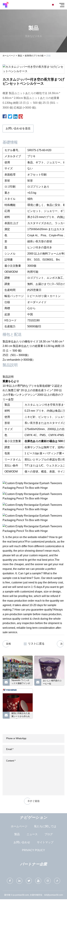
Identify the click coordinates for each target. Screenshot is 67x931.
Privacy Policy (33, 850)
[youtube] (38, 881)
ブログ (48, 834)
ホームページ (9, 55)
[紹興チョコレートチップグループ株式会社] (6, 4)
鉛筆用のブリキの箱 (34, 55)
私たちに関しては (45, 826)
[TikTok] (57, 881)
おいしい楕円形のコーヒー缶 (52, 682)
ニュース (32, 834)
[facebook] (10, 881)
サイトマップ (45, 842)
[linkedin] (19, 881)
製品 (20, 55)
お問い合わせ (22, 842)
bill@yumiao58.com (53, 895)
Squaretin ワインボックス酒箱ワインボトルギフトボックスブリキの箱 (20, 682)
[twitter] (29, 881)
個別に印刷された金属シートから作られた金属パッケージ (20, 715)
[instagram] (48, 881)
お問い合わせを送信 (18, 128)
